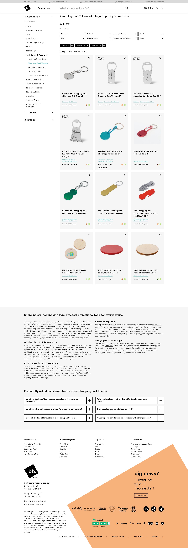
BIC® (97, 452)
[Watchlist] (89, 58)
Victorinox (99, 444)
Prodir (97, 454)
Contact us (109, 346)
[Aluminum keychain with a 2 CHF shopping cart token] (112, 130)
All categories (31, 21)
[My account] (153, 8)
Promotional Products (32, 444)
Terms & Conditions (67, 537)
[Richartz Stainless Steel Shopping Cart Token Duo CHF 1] (147, 73)
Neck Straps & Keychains (36, 55)
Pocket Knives (65, 444)
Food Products (32, 39)
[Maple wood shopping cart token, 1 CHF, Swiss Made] (76, 249)
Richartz (100, 102)
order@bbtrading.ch (34, 504)
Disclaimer (138, 537)
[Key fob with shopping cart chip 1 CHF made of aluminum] (112, 190)
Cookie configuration (93, 537)
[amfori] (77, 509)
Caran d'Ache (100, 457)
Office (28, 26)
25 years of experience (59, 1)
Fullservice (28, 452)
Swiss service (31, 1)
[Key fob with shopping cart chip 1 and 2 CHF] (147, 130)
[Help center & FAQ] (117, 523)
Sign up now (141, 495)
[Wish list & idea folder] (157, 8)
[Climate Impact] (102, 509)
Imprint (155, 537)
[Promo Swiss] (123, 509)
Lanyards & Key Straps (37, 59)
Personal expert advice (155, 1)
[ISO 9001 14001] (112, 509)
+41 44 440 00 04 (32, 496)
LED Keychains (34, 72)
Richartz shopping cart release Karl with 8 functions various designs (75, 154)
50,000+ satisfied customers (93, 1)
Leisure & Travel (32, 100)
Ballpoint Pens (65, 449)
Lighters (63, 452)
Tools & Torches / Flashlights (33, 105)
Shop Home (46, 8)
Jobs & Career (136, 452)
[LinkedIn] (146, 509)
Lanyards (63, 457)
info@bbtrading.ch (33, 494)
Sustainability (136, 457)
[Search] (126, 8)
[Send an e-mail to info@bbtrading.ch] (149, 8)
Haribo (97, 449)
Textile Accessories (34, 88)
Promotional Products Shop (141, 444)
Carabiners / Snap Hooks (38, 76)
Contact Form (136, 449)
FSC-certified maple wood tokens (138, 329)
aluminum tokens (78, 345)
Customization (29, 447)
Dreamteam (135, 454)
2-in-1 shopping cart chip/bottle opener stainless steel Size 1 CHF (145, 213)
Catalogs (134, 447)
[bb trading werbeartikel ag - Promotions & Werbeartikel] (27, 8)
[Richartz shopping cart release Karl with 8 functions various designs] (76, 130)
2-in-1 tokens (70, 347)
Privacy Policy (118, 537)
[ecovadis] (89, 509)
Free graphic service (125, 1)
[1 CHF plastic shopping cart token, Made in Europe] (112, 249)
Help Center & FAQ (31, 454)
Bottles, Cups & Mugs (35, 43)
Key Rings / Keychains (37, 67)
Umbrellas (30, 96)
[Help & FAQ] (145, 8)
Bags (28, 35)
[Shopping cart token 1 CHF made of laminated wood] (147, 249)
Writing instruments (34, 31)
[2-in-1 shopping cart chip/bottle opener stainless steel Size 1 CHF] (147, 190)
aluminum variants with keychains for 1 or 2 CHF (48, 369)
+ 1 (120, 266)
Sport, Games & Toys (34, 80)
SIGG (97, 447)
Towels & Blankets (33, 92)
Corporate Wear (30, 449)
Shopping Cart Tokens (38, 63)
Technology (31, 51)
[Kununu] (161, 509)
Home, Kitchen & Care (35, 84)
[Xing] (153, 509)
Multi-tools (72, 159)
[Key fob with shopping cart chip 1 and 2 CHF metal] (76, 73)
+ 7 (120, 148)
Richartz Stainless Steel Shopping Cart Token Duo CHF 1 (147, 96)
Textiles (29, 47)
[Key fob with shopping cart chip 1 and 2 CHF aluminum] (76, 190)
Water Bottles (65, 454)
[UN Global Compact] (133, 509)
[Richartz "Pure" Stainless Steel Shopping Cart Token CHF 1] (112, 73)
